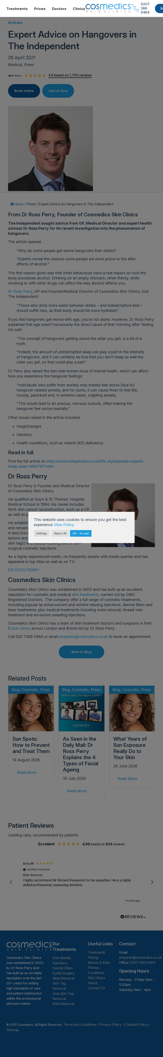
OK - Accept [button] (81, 533)
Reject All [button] (60, 533)
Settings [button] (41, 533)
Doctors (59, 9)
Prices (40, 9)
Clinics (79, 9)
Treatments (17, 9)
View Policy (64, 524)
